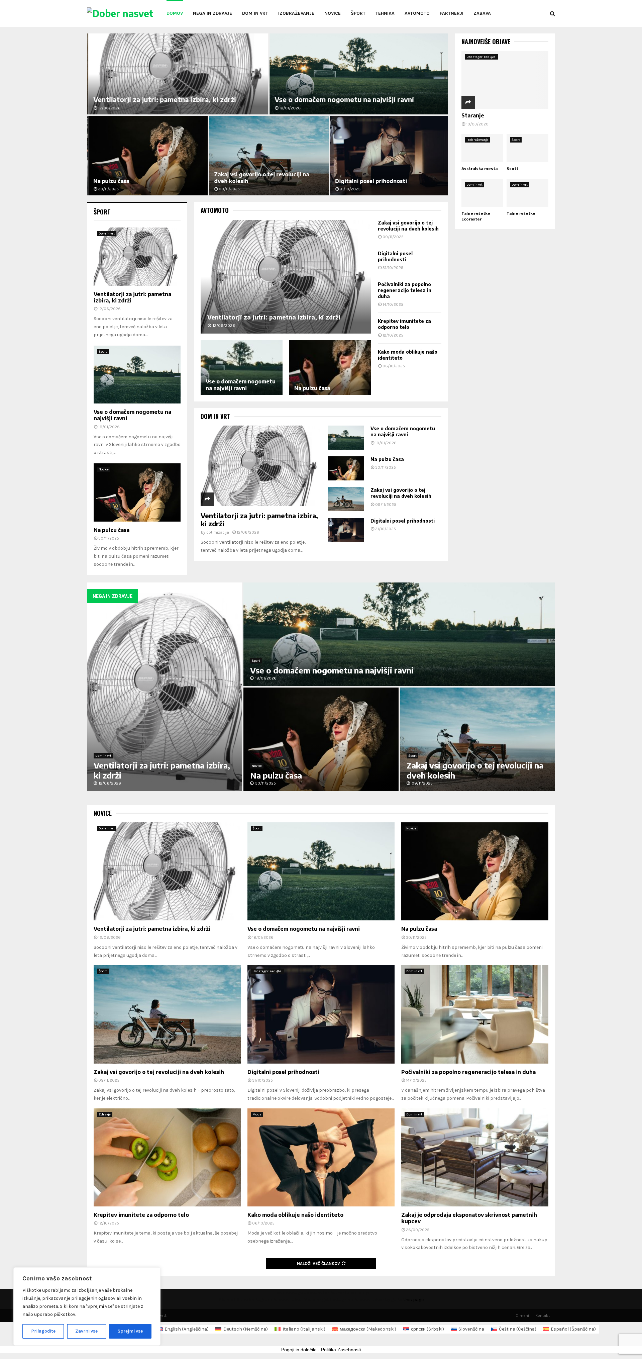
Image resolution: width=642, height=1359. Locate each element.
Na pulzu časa (110, 181)
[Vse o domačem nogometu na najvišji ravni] (242, 367)
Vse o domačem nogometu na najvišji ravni (343, 99)
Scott (512, 168)
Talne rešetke (521, 213)
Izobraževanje (296, 13)
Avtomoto (417, 13)
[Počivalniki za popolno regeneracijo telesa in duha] (474, 1014)
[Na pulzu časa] (330, 367)
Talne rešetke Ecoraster (475, 216)
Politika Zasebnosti (341, 1349)
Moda (256, 1114)
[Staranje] (504, 80)
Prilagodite (43, 1331)
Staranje (472, 116)
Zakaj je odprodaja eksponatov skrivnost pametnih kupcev (469, 1218)
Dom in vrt (255, 13)
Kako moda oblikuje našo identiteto (295, 1214)
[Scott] (527, 148)
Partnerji (451, 13)
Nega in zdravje (212, 13)
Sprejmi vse (130, 1331)
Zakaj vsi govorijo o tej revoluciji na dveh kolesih (408, 226)
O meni (522, 1315)
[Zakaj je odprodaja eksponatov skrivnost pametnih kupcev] (474, 1157)
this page (413, 1299)
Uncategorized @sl (481, 57)
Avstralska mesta (479, 168)
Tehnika (385, 13)
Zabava (482, 13)
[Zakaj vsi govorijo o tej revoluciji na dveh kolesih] (346, 499)
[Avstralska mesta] (482, 148)
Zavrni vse (86, 1331)
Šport (358, 13)
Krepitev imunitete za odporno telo (404, 324)
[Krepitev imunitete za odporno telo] (167, 1157)
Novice (332, 13)
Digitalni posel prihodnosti (370, 181)
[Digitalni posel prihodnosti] (346, 530)
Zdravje (105, 1114)
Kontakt (542, 1315)
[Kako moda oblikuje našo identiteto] (321, 1157)
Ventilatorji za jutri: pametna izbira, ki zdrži (163, 99)
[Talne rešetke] (527, 192)
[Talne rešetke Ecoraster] (482, 192)
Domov (175, 13)
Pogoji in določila (299, 1349)
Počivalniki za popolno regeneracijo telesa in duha (404, 290)
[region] (86, 1306)
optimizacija (217, 532)
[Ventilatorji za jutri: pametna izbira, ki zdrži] (286, 277)
